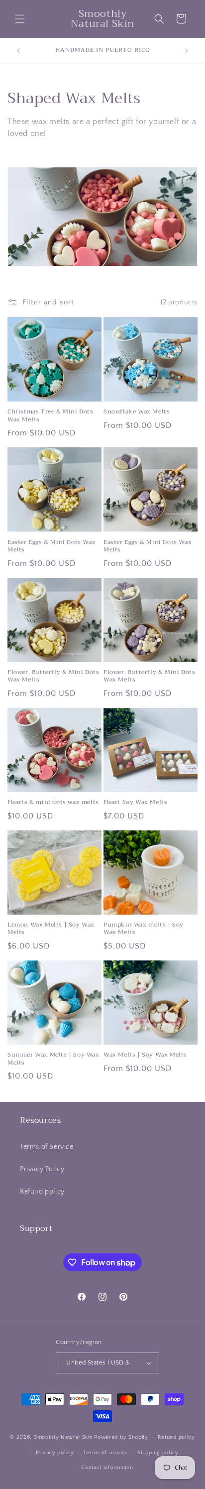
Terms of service (105, 1453)
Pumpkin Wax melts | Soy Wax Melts (143, 929)
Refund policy (42, 1192)
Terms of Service (47, 1147)
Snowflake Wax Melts (136, 412)
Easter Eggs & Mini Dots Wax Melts (51, 546)
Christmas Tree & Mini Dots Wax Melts (50, 415)
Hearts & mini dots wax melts (53, 803)
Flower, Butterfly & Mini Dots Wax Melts (53, 676)
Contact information (107, 1468)
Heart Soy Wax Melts (135, 803)
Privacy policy (55, 1453)
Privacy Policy (42, 1169)
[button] (20, 19)
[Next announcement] (187, 51)
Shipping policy (158, 1453)
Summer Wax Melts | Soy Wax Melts (53, 1059)
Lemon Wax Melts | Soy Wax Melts (51, 929)
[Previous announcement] (18, 51)
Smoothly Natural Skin (63, 1437)
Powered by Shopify (121, 1437)
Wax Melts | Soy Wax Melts (145, 1055)
